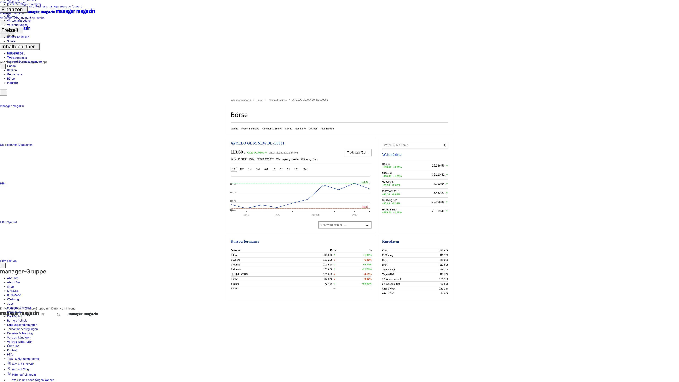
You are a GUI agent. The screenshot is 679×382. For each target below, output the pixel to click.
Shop (10, 286)
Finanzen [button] (12, 9)
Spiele (11, 41)
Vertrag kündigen (18, 337)
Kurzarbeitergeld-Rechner (24, 4)
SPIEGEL (13, 291)
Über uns (13, 346)
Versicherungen (17, 25)
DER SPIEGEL (16, 53)
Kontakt (12, 350)
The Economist (17, 57)
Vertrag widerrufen (19, 341)
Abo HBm (13, 282)
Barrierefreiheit (17, 320)
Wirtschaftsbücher (19, 20)
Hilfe (10, 354)
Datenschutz (15, 316)
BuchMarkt (14, 295)
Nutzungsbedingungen (22, 324)
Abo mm (12, 278)
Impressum (14, 312)
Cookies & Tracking (20, 333)
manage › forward (19, 307)
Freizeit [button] (10, 30)
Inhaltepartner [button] (18, 47)
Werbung (13, 299)
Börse (11, 16)
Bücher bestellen (18, 37)
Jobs (10, 303)
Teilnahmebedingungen (22, 329)
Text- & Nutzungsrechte (23, 358)
